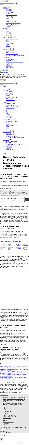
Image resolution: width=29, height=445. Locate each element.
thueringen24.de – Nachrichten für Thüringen (14, 399)
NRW (4, 20)
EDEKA (8, 41)
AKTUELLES (6, 49)
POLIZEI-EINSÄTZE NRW (13, 23)
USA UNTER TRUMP (12, 54)
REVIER (5, 8)
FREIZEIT (6, 64)
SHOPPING (9, 66)
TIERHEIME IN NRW (12, 24)
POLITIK (8, 51)
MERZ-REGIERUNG (11, 52)
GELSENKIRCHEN (11, 15)
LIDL (7, 44)
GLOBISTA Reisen (8, 411)
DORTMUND (9, 10)
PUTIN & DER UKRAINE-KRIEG (15, 55)
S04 (7, 29)
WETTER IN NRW (11, 21)
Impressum (5, 424)
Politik (4, 153)
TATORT (8, 60)
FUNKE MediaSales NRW (9, 416)
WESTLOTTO (10, 67)
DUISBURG (9, 12)
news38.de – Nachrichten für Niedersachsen (14, 397)
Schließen (4, 1)
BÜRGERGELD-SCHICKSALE (14, 62)
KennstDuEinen (7, 418)
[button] (14, 201)
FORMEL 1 (9, 32)
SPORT (5, 28)
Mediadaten (6, 413)
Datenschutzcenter (7, 423)
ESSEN (8, 13)
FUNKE (9, 427)
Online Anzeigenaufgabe (9, 415)
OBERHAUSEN (10, 17)
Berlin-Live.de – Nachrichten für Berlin (12, 403)
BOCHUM (9, 9)
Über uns (5, 408)
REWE (8, 46)
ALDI (7, 40)
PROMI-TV (6, 57)
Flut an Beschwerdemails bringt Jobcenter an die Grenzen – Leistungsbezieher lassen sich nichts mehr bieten (14, 367)
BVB (7, 31)
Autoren (5, 407)
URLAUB (8, 47)
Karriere (5, 409)
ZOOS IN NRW (10, 25)
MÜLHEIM (9, 16)
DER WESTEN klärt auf (12, 39)
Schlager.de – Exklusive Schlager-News (13, 404)
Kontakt (5, 420)
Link (1, 443)
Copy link (20, 443)
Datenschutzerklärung (8, 422)
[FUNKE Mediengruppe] (4, 431)
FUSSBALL (9, 33)
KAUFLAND (9, 43)
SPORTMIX (9, 35)
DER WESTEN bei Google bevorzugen (16, 199)
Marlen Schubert (22, 181)
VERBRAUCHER (8, 37)
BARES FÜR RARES (11, 59)
